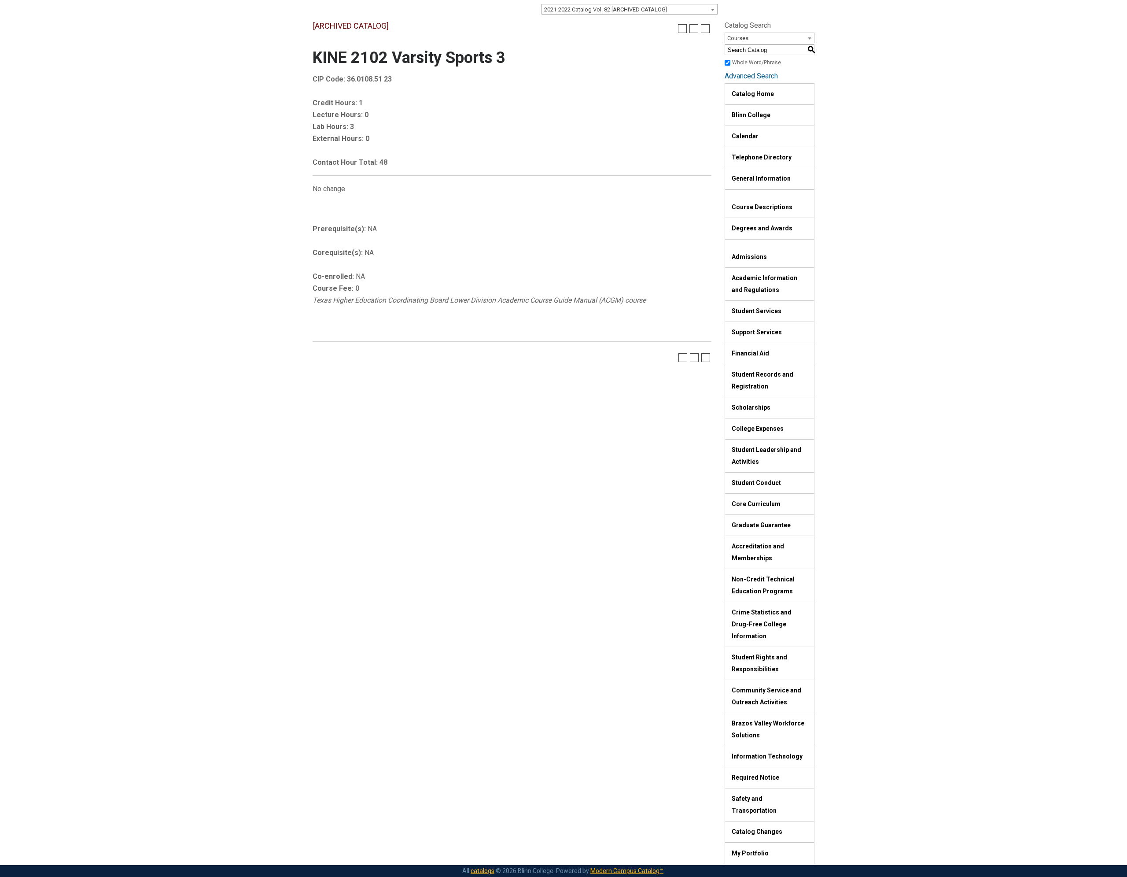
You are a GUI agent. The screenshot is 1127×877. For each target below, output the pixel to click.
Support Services (757, 332)
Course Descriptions (762, 207)
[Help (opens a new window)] (705, 28)
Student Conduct (756, 482)
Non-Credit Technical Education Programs (763, 585)
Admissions (749, 256)
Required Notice (755, 777)
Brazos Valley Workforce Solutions (768, 729)
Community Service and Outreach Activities (766, 696)
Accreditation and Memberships (758, 552)
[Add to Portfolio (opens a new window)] (682, 28)
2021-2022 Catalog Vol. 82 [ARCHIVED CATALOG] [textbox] (605, 9)
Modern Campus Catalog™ (626, 870)
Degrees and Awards (762, 228)
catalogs (482, 870)
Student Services (756, 311)
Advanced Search (751, 76)
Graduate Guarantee (761, 525)
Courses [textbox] (737, 38)
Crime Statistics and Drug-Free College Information (762, 624)
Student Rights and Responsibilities (759, 663)
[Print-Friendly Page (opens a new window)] (693, 28)
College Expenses (758, 428)
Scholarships (751, 407)
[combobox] (629, 9)
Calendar (745, 136)
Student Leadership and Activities (766, 455)
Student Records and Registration (762, 380)
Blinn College (751, 114)
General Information (761, 178)
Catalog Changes (757, 831)
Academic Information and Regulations (764, 283)
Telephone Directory (762, 157)
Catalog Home (753, 93)
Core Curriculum (756, 503)
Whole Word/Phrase (756, 62)
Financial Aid (750, 353)
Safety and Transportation (754, 804)
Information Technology (767, 756)
